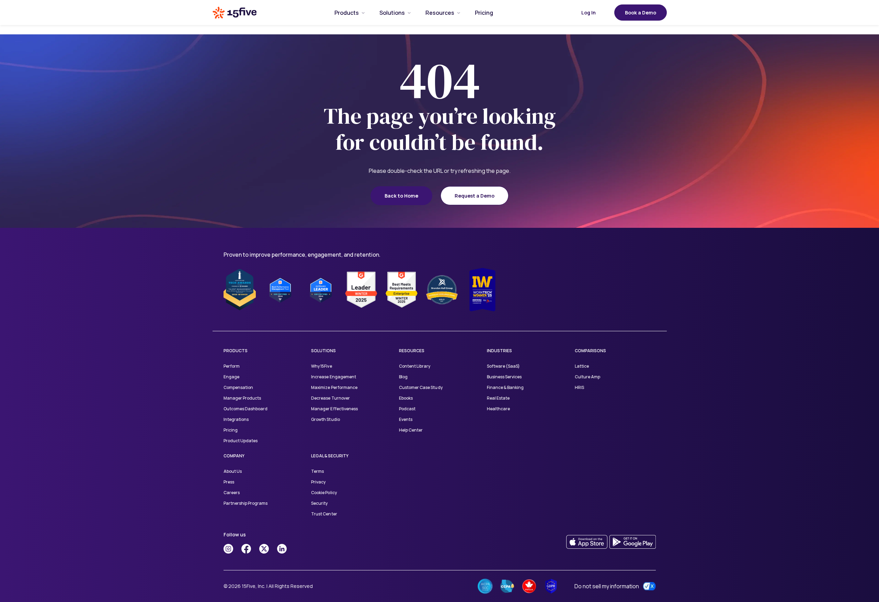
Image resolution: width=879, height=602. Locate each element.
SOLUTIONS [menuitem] (323, 351)
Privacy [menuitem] (318, 482)
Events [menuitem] (405, 419)
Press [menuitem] (229, 482)
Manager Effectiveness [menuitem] (334, 409)
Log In (588, 12)
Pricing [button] (484, 12)
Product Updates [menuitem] (241, 441)
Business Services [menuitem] (504, 377)
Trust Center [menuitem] (324, 514)
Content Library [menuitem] (414, 366)
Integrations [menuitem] (236, 419)
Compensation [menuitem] (238, 387)
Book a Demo (640, 12)
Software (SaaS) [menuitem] (503, 366)
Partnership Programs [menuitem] (245, 503)
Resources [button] (439, 12)
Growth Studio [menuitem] (325, 419)
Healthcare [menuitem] (498, 409)
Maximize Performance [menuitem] (334, 387)
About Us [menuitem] (233, 471)
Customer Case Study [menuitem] (420, 387)
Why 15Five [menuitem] (321, 366)
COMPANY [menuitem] (234, 456)
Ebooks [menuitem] (406, 398)
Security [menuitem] (319, 503)
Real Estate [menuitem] (498, 398)
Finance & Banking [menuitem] (505, 387)
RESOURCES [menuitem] (411, 351)
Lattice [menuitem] (582, 366)
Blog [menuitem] (403, 377)
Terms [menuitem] (317, 471)
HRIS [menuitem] (579, 387)
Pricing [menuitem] (231, 430)
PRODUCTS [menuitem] (236, 351)
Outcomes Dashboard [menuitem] (245, 409)
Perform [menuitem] (232, 366)
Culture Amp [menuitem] (587, 377)
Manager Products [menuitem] (242, 398)
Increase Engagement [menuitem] (333, 377)
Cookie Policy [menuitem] (323, 492)
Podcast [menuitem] (407, 409)
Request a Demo (474, 195)
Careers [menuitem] (232, 492)
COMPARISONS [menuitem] (590, 351)
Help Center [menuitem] (411, 430)
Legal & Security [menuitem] (330, 456)
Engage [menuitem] (231, 377)
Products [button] (346, 12)
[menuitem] (346, 12)
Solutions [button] (392, 12)
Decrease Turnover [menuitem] (330, 398)
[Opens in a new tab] (228, 549)
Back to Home (401, 195)
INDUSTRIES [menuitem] (499, 351)
